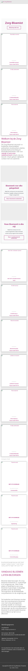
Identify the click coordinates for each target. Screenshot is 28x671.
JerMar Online (14, 667)
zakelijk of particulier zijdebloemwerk (8, 154)
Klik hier (16, 638)
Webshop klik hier (14, 27)
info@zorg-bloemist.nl (10, 629)
